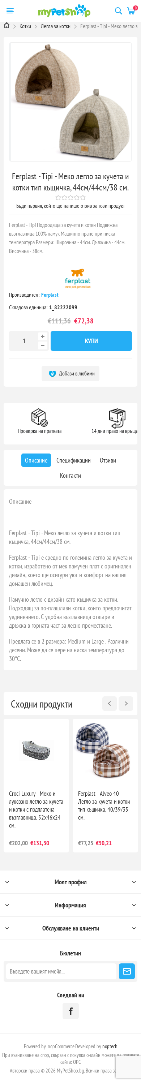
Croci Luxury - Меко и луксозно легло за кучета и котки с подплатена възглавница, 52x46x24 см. (36, 809)
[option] (36, 785)
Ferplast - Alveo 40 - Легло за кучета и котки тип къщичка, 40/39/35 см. (104, 805)
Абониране (127, 971)
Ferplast (50, 294)
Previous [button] (109, 703)
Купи (91, 341)
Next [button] (126, 703)
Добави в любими (76, 373)
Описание (20, 501)
